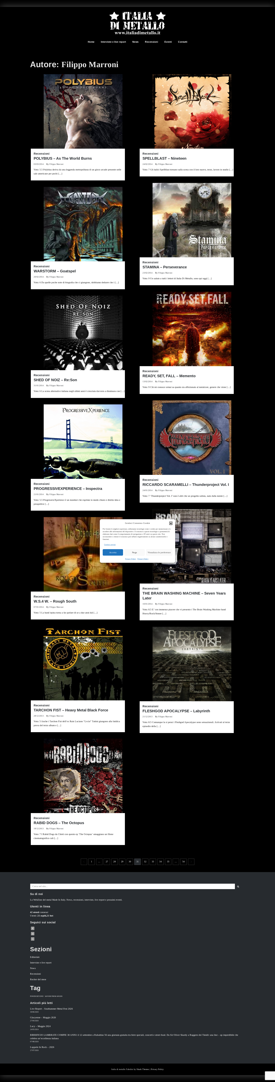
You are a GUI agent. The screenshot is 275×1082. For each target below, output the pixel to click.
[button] (170, 523)
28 (114, 861)
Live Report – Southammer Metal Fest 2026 (51, 1009)
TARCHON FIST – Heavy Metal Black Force (71, 710)
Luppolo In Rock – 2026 (42, 1047)
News (135, 42)
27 (107, 861)
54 (183, 861)
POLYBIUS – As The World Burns (63, 158)
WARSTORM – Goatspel (55, 271)
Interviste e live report (113, 42)
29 (122, 861)
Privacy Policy (130, 559)
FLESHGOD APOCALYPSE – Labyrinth (176, 711)
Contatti (182, 42)
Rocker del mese (38, 979)
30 (130, 861)
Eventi (168, 42)
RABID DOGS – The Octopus (59, 823)
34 (160, 861)
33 (153, 861)
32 (145, 861)
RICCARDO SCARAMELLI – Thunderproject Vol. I (186, 484)
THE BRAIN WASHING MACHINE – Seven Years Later (184, 595)
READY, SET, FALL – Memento (169, 376)
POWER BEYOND (36, 996)
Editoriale (35, 957)
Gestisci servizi (110, 545)
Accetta (113, 552)
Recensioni (151, 42)
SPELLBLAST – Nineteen (164, 158)
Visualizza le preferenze (159, 552)
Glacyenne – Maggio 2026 (43, 1017)
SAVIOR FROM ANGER (53, 996)
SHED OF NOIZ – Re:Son (55, 380)
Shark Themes (143, 1069)
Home (91, 42)
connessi (39, 912)
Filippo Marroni (56, 164)
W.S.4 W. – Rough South (55, 601)
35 (168, 861)
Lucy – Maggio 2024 (40, 1026)
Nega (134, 552)
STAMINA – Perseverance (165, 267)
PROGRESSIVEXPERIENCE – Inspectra (68, 488)
